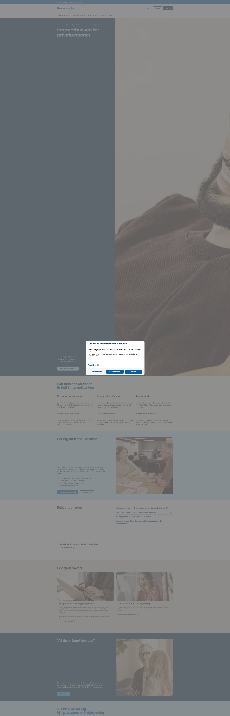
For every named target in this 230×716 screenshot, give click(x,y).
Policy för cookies (95, 365)
